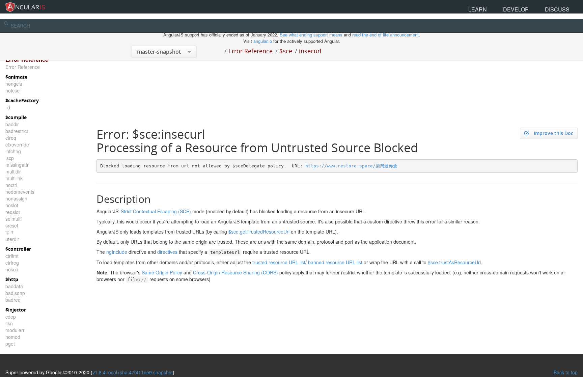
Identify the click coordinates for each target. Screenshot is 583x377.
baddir (12, 124)
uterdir (12, 239)
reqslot (12, 212)
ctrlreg (12, 262)
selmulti (13, 218)
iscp (9, 158)
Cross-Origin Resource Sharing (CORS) (235, 272)
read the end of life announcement (385, 34)
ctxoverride (17, 144)
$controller (18, 249)
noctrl (11, 185)
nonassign (16, 198)
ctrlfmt (12, 255)
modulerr (15, 330)
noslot (11, 205)
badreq (13, 299)
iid (7, 107)
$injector (15, 309)
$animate (16, 77)
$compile (16, 117)
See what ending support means (312, 34)
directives (167, 251)
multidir (13, 171)
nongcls (13, 83)
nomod (12, 336)
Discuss (566, 6)
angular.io (262, 41)
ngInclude (116, 251)
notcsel (13, 90)
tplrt (9, 232)
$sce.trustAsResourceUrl (454, 262)
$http (11, 279)
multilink (14, 178)
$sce (285, 51)
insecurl (310, 51)
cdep (10, 316)
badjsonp (15, 293)
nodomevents (19, 191)
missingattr (17, 164)
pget (10, 343)
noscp (11, 269)
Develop (541, 6)
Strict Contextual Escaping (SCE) (156, 211)
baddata (14, 286)
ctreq (10, 137)
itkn (9, 323)
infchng (13, 151)
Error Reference (250, 51)
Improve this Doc (553, 133)
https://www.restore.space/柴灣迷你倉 (351, 165)
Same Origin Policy (162, 272)
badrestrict (16, 131)
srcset (11, 225)
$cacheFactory (22, 100)
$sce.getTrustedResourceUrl (258, 231)
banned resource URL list (335, 262)
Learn (520, 6)
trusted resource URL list (278, 262)
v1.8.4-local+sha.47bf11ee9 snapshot (132, 372)
